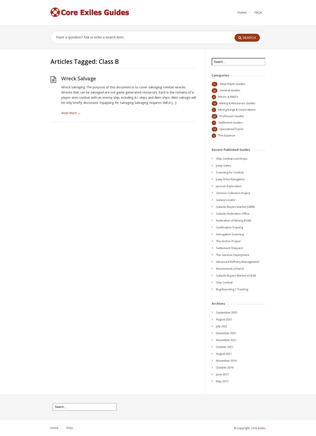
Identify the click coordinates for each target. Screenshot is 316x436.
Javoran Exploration (229, 186)
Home (242, 12)
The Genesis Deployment (232, 255)
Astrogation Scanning (230, 234)
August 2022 (224, 319)
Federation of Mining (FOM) (233, 220)
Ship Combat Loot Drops (231, 159)
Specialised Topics (231, 129)
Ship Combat (224, 282)
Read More (71, 113)
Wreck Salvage (78, 78)
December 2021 (226, 333)
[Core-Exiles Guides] (90, 13)
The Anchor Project (228, 241)
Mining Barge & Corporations (237, 110)
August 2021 (224, 354)
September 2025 (226, 312)
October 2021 (224, 347)
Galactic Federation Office (233, 214)
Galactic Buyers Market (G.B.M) (236, 275)
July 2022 (221, 326)
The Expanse (226, 135)
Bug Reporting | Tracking (232, 289)
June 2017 (222, 374)
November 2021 (226, 340)
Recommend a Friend (230, 269)
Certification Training (229, 227)
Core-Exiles (258, 428)
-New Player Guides (232, 84)
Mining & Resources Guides (237, 103)
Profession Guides (231, 116)
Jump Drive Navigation (230, 179)
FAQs (258, 12)
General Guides (229, 90)
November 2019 (226, 361)
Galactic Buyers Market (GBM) (235, 207)
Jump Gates (223, 165)
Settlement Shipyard (229, 248)
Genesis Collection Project (233, 193)
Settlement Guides (230, 122)
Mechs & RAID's (228, 97)
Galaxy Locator (226, 200)
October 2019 (224, 367)
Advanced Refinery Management (237, 262)
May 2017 (222, 381)
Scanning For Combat (230, 172)
